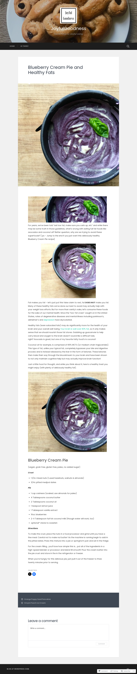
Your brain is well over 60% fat (74, 329)
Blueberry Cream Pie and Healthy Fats (55, 70)
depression (49, 319)
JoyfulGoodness (68, 28)
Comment (101, 644)
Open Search (128, 46)
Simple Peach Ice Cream (35, 603)
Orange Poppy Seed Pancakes (37, 599)
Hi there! (25, 46)
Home (12, 46)
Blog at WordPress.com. (18, 669)
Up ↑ (128, 669)
